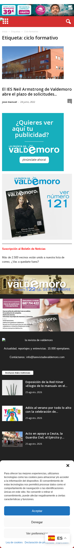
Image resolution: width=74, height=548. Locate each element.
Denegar (37, 522)
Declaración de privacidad (39, 542)
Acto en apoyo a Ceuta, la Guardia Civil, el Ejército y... (44, 435)
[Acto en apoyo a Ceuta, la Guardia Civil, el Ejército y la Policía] (12, 439)
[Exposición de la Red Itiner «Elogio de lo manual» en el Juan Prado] (12, 388)
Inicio (4, 31)
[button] (68, 465)
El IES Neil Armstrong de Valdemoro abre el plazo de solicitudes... (37, 92)
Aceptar (37, 511)
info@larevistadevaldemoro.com (45, 357)
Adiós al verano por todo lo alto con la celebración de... (48, 410)
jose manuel (9, 101)
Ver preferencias (37, 533)
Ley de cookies (14, 542)
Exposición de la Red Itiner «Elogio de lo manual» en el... (46, 384)
